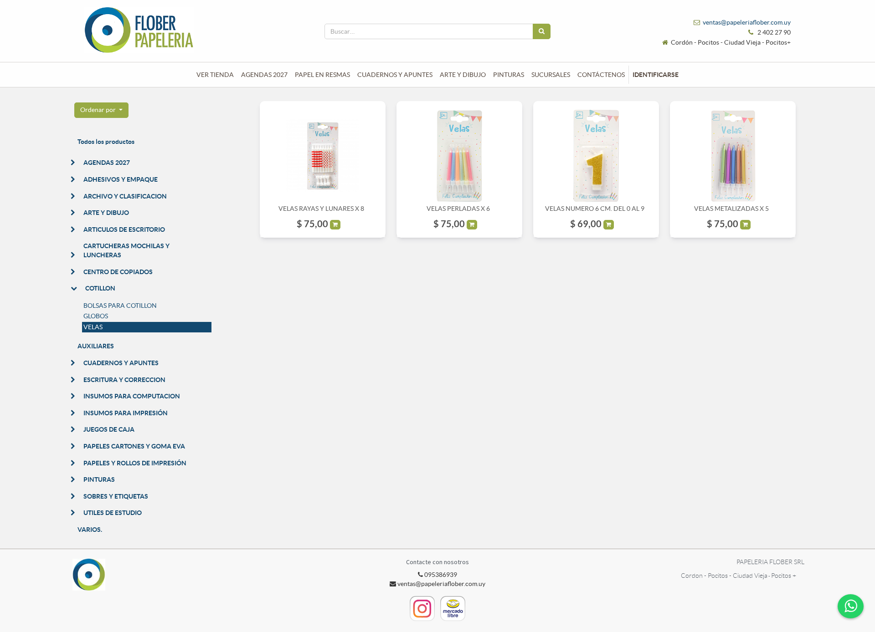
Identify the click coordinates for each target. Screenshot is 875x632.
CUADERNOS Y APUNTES (121, 363)
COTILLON (100, 288)
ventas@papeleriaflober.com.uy (747, 22)
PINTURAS (99, 479)
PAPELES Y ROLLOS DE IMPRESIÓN (134, 463)
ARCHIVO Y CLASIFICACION (125, 196)
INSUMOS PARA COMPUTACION (131, 396)
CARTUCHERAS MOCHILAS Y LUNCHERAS (126, 250)
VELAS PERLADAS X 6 (458, 208)
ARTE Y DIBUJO (106, 212)
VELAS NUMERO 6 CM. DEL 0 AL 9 (594, 208)
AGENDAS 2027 (106, 162)
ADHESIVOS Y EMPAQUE (120, 179)
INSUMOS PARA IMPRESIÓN (125, 413)
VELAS (93, 327)
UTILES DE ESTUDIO (112, 512)
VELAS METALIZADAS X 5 (731, 208)
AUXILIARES (95, 346)
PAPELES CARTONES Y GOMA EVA (134, 446)
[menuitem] (215, 75)
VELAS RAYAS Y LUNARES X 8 (321, 208)
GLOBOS (95, 316)
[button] (101, 110)
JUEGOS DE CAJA (108, 429)
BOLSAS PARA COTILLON (120, 305)
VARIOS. (89, 529)
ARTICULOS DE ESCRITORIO (124, 229)
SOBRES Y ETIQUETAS (115, 496)
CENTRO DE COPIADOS (118, 271)
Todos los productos (105, 141)
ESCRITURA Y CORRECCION (124, 379)
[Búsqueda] (542, 31)
